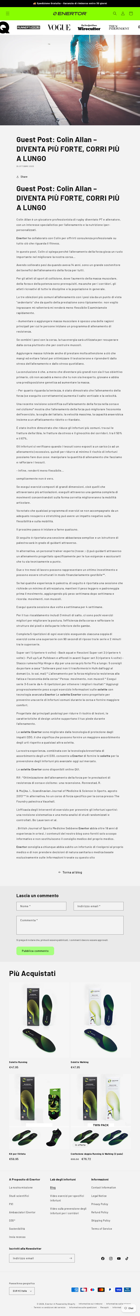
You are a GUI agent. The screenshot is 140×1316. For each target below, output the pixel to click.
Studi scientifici (19, 1195)
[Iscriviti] (71, 1258)
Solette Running (18, 1062)
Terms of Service (101, 1228)
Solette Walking (80, 1062)
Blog (53, 1187)
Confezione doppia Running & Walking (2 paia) (97, 1153)
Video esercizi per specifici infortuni (67, 1198)
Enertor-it (50, 1304)
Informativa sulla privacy (118, 1304)
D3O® (12, 1220)
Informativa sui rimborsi (91, 1304)
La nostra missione (21, 1187)
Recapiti (104, 1307)
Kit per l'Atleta (17, 1153)
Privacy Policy (99, 1204)
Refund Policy (99, 1212)
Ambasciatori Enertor (22, 1212)
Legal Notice (99, 1195)
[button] (8, 13)
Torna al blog (72, 872)
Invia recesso (17, 1236)
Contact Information (103, 1187)
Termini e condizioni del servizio (50, 1307)
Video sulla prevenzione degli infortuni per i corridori (68, 1211)
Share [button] (24, 176)
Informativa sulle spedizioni (83, 1307)
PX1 (11, 1204)
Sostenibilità (17, 1228)
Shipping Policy (100, 1220)
